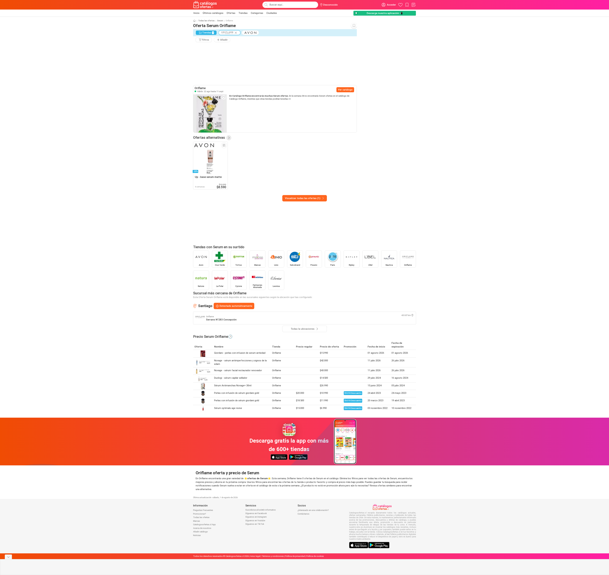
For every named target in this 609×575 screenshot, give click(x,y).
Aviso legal (255, 556)
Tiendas (243, 13)
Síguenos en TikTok (254, 524)
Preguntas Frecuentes (203, 510)
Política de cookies (315, 556)
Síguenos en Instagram (256, 517)
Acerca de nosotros (202, 528)
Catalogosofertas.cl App (204, 524)
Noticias (197, 535)
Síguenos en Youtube (255, 520)
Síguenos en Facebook (256, 513)
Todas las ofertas (206, 21)
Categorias (257, 13)
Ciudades (271, 13)
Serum (220, 21)
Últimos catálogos (213, 13)
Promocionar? (199, 514)
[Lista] (413, 4)
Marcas (196, 521)
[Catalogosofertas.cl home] (205, 5)
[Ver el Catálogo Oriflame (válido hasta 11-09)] (210, 113)
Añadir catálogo (200, 531)
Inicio (196, 13)
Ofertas (231, 13)
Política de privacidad (295, 556)
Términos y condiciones (273, 556)
